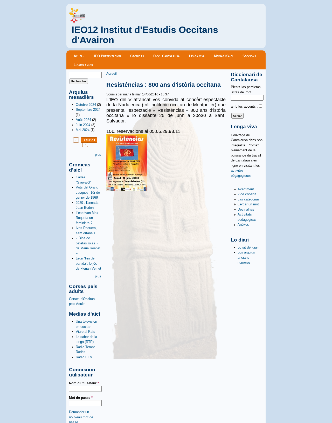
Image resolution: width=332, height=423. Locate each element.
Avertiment (246, 189)
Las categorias (249, 199)
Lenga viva (197, 56)
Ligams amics (83, 65)
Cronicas (137, 56)
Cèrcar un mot (248, 204)
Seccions (249, 56)
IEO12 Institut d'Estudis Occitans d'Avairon (145, 35)
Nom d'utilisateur (84, 383)
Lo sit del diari (248, 247)
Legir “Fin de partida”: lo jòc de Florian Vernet (88, 263)
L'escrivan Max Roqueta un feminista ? (87, 218)
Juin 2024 (83, 125)
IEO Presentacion (107, 56)
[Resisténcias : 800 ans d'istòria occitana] (126, 190)
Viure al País (85, 332)
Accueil (111, 73)
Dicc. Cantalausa (166, 56)
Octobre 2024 (86, 105)
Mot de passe (81, 398)
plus (98, 155)
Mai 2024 (82, 130)
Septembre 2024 (88, 110)
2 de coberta (247, 194)
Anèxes (243, 224)
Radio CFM (84, 357)
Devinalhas (246, 209)
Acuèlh (79, 56)
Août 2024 (83, 120)
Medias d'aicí (223, 56)
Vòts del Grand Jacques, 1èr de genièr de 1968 (88, 192)
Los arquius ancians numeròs (246, 257)
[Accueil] (77, 22)
